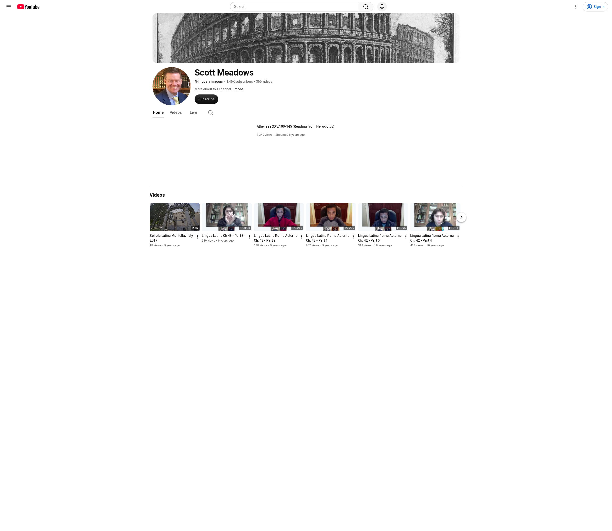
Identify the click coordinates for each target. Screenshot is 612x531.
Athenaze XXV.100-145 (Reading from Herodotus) (295, 126)
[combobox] (295, 7)
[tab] (158, 112)
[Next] (461, 217)
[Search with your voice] (382, 6)
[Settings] (576, 7)
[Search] (365, 6)
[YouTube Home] (28, 6)
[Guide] (8, 7)
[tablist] (306, 112)
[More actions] (197, 236)
